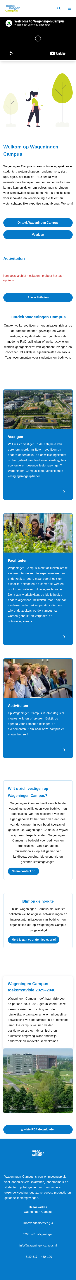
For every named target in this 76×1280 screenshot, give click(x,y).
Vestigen (38, 234)
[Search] (59, 8)
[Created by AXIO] (38, 1274)
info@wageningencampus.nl (38, 1245)
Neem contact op (23, 871)
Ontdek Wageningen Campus (38, 222)
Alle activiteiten (38, 297)
